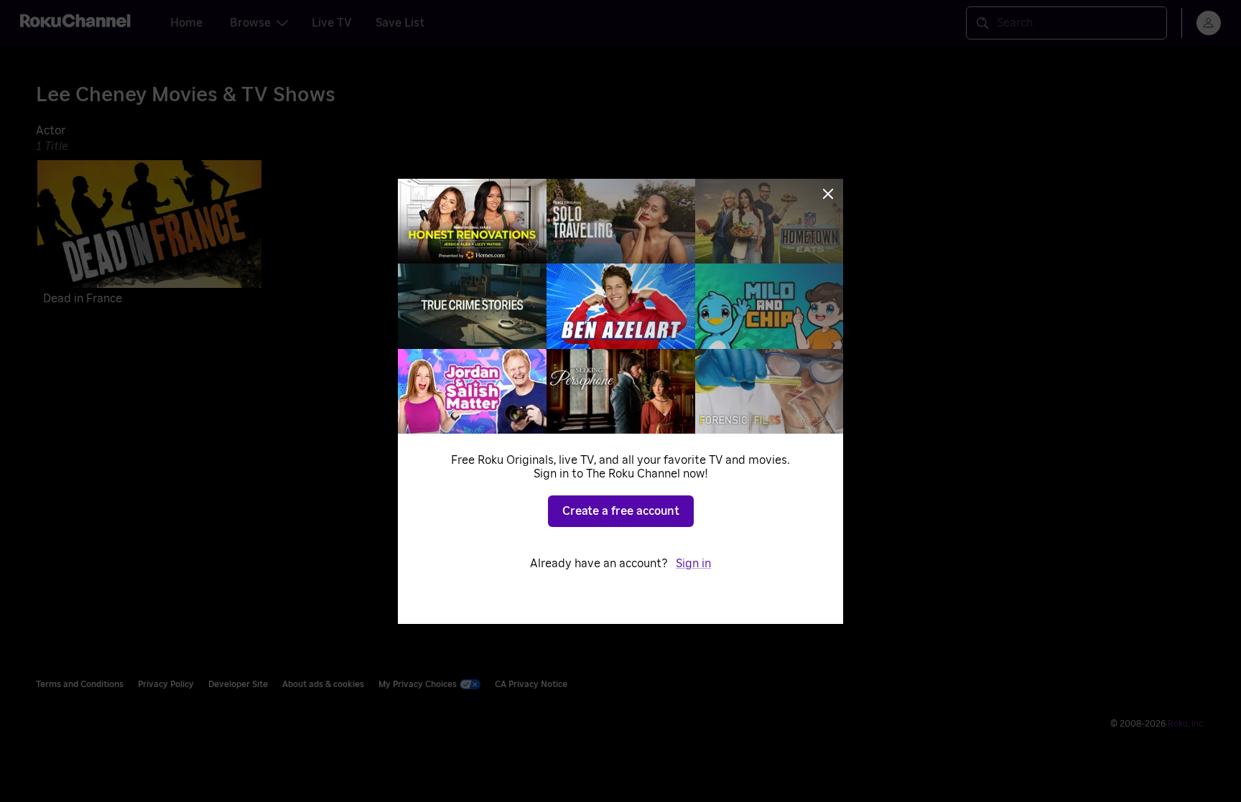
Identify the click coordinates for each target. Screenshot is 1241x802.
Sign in (693, 563)
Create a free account (620, 511)
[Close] (828, 193)
